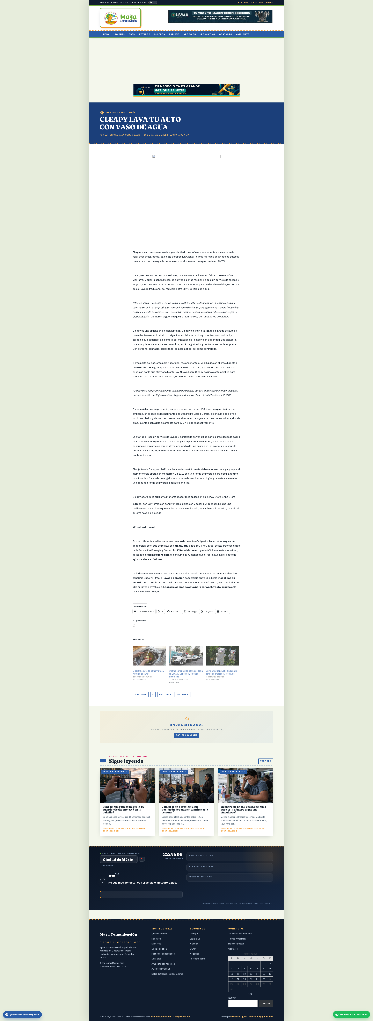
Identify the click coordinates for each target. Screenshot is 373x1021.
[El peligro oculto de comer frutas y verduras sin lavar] (149, 656)
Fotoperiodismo (197, 959)
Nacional (119, 34)
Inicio (105, 34)
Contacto (225, 34)
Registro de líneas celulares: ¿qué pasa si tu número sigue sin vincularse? (243, 809)
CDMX (132, 34)
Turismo (174, 34)
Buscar (232, 998)
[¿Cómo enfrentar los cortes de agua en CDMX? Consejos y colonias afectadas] (186, 656)
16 (270, 974)
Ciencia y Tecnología (120, 112)
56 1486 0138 (119, 966)
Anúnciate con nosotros (163, 964)
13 (251, 974)
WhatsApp (141, 694)
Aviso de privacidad (161, 969)
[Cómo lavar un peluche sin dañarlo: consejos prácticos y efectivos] (222, 656)
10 (232, 974)
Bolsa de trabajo (236, 944)
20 (251, 979)
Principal (194, 934)
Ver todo (265, 761)
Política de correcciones (163, 954)
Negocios (190, 34)
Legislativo (207, 34)
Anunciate (242, 34)
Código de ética (159, 949)
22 (264, 979)
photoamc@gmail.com (113, 963)
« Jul (250, 994)
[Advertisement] (186, 59)
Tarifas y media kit (237, 939)
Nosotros (156, 939)
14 (257, 974)
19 (244, 979)
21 (257, 979)
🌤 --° (152, 2)
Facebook (165, 694)
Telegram (182, 694)
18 (238, 979)
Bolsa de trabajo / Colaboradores (167, 974)
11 (238, 974)
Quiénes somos (159, 934)
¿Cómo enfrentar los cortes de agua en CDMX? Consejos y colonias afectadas (186, 674)
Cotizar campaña (186, 735)
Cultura (159, 34)
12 (244, 974)
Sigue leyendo (126, 761)
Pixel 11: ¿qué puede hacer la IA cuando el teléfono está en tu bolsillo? (123, 809)
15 (264, 974)
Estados (144, 34)
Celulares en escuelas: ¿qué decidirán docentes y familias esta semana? (185, 809)
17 (232, 979)
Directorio (156, 944)
